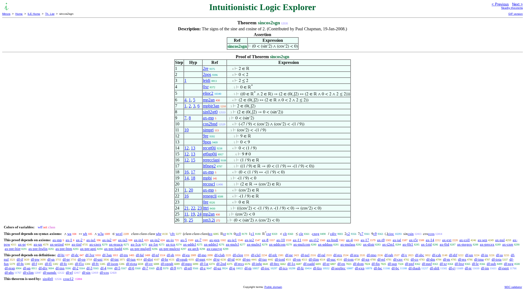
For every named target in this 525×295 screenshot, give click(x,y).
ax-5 (183, 240)
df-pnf (409, 264)
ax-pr (22, 244)
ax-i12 (314, 240)
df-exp (359, 268)
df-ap (27, 268)
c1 (252, 234)
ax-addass (325, 244)
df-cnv (398, 259)
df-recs (239, 264)
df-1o (291, 264)
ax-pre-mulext (169, 249)
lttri (206, 208)
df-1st (204, 264)
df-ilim (314, 259)
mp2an (209, 100)
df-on (297, 259)
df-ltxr (459, 264)
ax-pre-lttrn (64, 249)
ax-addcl (189, 244)
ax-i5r (413, 240)
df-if (20, 259)
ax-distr (368, 244)
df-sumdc (50, 272)
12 (186, 148)
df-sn (51, 259)
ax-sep (482, 240)
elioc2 (208, 93)
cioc (391, 234)
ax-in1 (139, 240)
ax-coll (464, 240)
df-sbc (419, 255)
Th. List (49, 13)
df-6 (131, 268)
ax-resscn (116, 244)
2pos (207, 74)
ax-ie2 (249, 240)
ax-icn (170, 244)
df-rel (381, 259)
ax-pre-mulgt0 (140, 249)
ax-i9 (381, 240)
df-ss (499, 255)
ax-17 (365, 240)
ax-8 (265, 240)
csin (411, 234)
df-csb (436, 255)
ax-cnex (95, 244)
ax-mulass (347, 244)
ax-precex (487, 244)
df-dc (75, 255)
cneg (315, 234)
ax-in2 (155, 240)
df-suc (331, 259)
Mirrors (6, 13)
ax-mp (208, 118)
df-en (341, 264)
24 (199, 214)
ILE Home (34, 13)
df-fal (140, 255)
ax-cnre (507, 244)
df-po (246, 259)
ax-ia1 (91, 240)
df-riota (131, 264)
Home (19, 13)
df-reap (10, 268)
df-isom (112, 264)
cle (301, 234)
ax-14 (430, 240)
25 (191, 220)
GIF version (515, 13)
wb (85, 234)
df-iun (131, 259)
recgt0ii (209, 148)
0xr (206, 86)
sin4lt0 (48, 279)
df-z (203, 268)
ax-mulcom (301, 244)
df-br (164, 259)
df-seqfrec (338, 268)
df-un (469, 255)
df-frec (274, 264)
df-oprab (167, 264)
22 (193, 208)
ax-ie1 (232, 240)
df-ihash (415, 268)
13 (193, 148)
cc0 (238, 234)
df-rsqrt (503, 268)
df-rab (388, 255)
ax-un (38, 244)
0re (205, 202)
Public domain (273, 286)
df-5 (117, 268)
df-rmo (372, 255)
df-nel (305, 255)
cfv (172, 234)
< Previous (500, 4)
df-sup (392, 264)
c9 (375, 234)
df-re (468, 268)
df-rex (337, 255)
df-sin (86, 272)
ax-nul (500, 240)
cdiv (333, 234)
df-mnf (427, 264)
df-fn (20, 264)
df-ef (69, 272)
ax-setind (57, 244)
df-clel (256, 255)
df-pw (35, 259)
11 (186, 214)
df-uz (217, 268)
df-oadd (309, 264)
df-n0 (188, 268)
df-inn (60, 268)
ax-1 (69, 240)
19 (193, 214)
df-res (462, 259)
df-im (485, 268)
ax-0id (444, 244)
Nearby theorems (512, 7)
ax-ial (397, 240)
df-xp (365, 259)
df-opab (182, 259)
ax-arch (193, 249)
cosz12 (68, 279)
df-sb (170, 255)
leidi (206, 80)
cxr (268, 234)
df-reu (354, 255)
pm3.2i (209, 220)
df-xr (443, 264)
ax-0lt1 (407, 244)
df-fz (300, 268)
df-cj (452, 268)
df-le (475, 264)
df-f (34, 264)
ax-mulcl (232, 244)
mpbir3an (211, 106)
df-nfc (273, 255)
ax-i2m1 (388, 244)
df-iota (496, 259)
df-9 (173, 268)
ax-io (170, 240)
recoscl (209, 184)
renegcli (210, 196)
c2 (348, 234)
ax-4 (349, 240)
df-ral (321, 255)
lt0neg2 (209, 166)
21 (186, 208)
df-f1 (48, 264)
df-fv (95, 264)
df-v (404, 255)
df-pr (66, 259)
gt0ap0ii (210, 154)
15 (193, 160)
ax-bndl (332, 240)
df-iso (262, 259)
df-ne (289, 255)
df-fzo (317, 268)
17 (193, 172)
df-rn (446, 259)
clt (285, 234)
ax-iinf (76, 244)
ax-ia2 (107, 240)
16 (186, 172)
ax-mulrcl (254, 244)
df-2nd (221, 264)
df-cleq (238, 255)
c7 (361, 234)
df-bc (395, 268)
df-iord (280, 259)
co (210, 234)
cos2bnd (210, 124)
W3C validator (513, 286)
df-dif (453, 255)
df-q (232, 268)
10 (186, 130)
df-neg (509, 264)
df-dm (430, 259)
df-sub (491, 264)
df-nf (155, 255)
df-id (231, 259)
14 (186, 178)
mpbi (207, 178)
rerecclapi (211, 160)
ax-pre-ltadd (113, 249)
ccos (431, 234)
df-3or (89, 255)
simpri (208, 130)
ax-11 (297, 240)
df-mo (202, 255)
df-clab (219, 255)
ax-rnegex (464, 244)
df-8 (159, 268)
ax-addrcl (211, 244)
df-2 (75, 268)
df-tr (216, 259)
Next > (517, 4)
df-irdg (257, 264)
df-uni (98, 259)
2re (205, 68)
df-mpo (186, 264)
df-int (114, 259)
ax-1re (153, 244)
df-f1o (79, 264)
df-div (43, 268)
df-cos (104, 272)
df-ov (149, 264)
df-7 (145, 268)
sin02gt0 (210, 112)
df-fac (378, 268)
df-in (484, 255)
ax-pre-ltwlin (38, 249)
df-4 (103, 268)
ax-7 (198, 240)
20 (191, 190)
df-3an (107, 255)
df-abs (9, 272)
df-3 (89, 268)
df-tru (124, 255)
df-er (326, 264)
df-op (82, 259)
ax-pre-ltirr (13, 249)
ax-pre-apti (88, 249)
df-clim (28, 272)
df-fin (376, 264)
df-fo (63, 264)
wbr (158, 234)
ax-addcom (277, 244)
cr (224, 234)
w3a (101, 234)
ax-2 (79, 240)
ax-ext (446, 240)
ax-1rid (426, 244)
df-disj (148, 259)
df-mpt (200, 259)
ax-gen (214, 240)
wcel (119, 234)
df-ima (479, 259)
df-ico (283, 268)
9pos (207, 142)
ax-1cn (136, 244)
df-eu (186, 255)
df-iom (349, 259)
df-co (414, 259)
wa (69, 234)
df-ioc (265, 268)
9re (205, 136)
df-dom (358, 264)
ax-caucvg (214, 249)
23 (199, 208)
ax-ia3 (122, 240)
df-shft (434, 268)
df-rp (248, 268)
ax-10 (280, 240)
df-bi (61, 255)
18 (193, 178)
